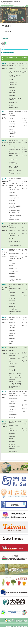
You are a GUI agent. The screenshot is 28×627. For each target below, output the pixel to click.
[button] (1, 15)
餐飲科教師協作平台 (5, 3)
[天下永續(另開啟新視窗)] (14, 467)
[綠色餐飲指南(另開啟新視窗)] (14, 569)
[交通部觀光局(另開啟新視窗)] (14, 527)
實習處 (18, 1)
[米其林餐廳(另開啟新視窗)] (14, 548)
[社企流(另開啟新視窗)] (14, 493)
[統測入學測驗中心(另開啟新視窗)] (14, 591)
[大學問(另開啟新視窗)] (14, 602)
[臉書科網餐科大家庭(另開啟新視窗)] (14, 504)
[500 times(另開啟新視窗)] (14, 538)
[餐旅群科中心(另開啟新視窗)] (14, 612)
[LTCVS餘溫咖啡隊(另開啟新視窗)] (14, 515)
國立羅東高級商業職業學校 (7, 1)
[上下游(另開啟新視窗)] (14, 558)
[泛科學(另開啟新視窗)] (14, 481)
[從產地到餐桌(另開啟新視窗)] (14, 581)
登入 (15, 1)
